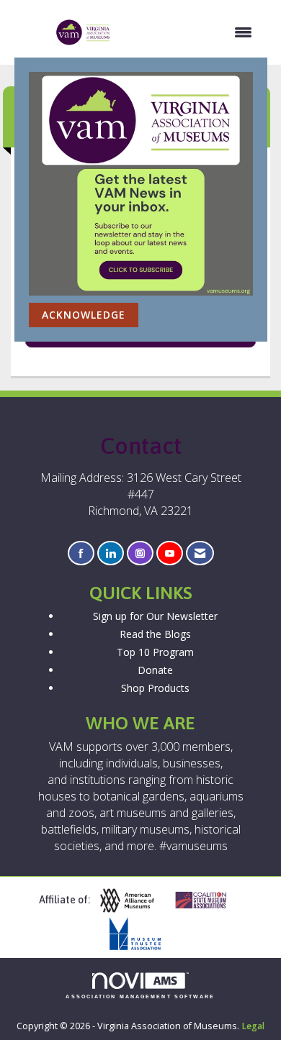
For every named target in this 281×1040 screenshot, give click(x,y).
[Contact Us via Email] (200, 553)
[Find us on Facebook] (81, 553)
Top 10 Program (155, 652)
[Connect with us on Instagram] (140, 553)
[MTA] (140, 934)
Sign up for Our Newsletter (155, 616)
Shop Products (155, 688)
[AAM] (133, 901)
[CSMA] (207, 901)
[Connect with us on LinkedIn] (110, 553)
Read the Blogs (155, 634)
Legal (252, 1026)
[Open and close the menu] (189, 32)
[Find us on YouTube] (169, 553)
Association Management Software (140, 996)
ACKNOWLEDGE (83, 314)
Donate (155, 670)
